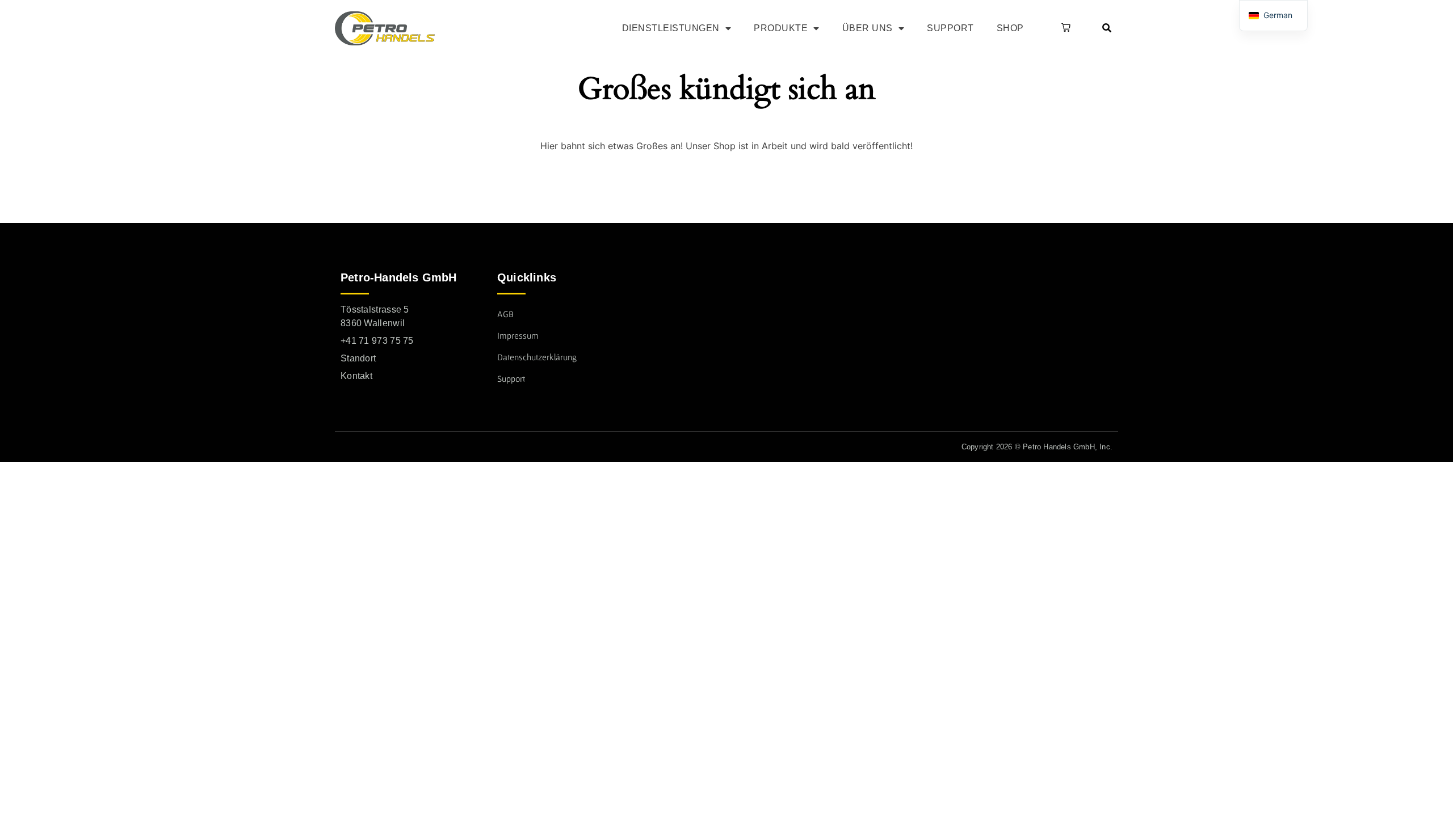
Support (950, 28)
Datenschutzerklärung (537, 357)
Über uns (867, 28)
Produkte (781, 28)
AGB (505, 314)
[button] (1063, 28)
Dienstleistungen (671, 28)
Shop (1010, 28)
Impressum (518, 335)
